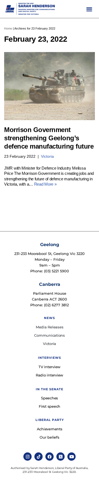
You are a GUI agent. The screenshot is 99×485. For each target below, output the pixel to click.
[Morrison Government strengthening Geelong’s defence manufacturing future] (49, 86)
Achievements (49, 429)
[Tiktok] (38, 456)
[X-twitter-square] (60, 456)
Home (8, 28)
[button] (89, 9)
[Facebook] (49, 456)
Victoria (47, 156)
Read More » (45, 184)
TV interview (49, 367)
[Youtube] (71, 456)
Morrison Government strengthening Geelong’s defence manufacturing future (49, 138)
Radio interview (49, 375)
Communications (49, 335)
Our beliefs (49, 437)
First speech (49, 406)
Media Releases (50, 327)
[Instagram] (27, 456)
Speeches (49, 398)
